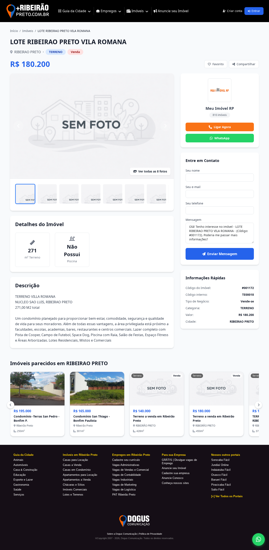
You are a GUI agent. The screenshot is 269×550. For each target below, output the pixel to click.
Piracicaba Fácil (221, 484)
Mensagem (193, 220)
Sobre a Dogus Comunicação (122, 534)
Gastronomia (21, 484)
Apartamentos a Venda (77, 479)
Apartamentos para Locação (80, 474)
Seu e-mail (193, 187)
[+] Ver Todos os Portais (227, 496)
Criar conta (234, 11)
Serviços (18, 494)
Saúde (17, 489)
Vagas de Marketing (124, 484)
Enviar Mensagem (222, 254)
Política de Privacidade (150, 534)
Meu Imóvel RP (220, 108)
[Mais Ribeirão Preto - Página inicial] (28, 11)
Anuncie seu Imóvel (174, 468)
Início (14, 31)
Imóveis (27, 31)
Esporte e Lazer (23, 479)
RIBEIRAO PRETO (27, 52)
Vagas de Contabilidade (126, 474)
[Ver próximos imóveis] (258, 405)
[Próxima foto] (165, 126)
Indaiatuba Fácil (221, 469)
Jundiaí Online (220, 465)
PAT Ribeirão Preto (123, 494)
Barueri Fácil (219, 479)
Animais (18, 459)
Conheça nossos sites (175, 483)
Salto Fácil (217, 489)
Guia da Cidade (23, 454)
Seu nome (193, 170)
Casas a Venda (72, 465)
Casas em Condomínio (77, 469)
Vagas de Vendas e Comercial (130, 469)
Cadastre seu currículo (126, 459)
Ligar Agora (222, 127)
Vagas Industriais (122, 479)
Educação (19, 474)
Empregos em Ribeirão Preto (131, 454)
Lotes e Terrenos (73, 494)
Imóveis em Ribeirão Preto (80, 454)
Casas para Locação (75, 459)
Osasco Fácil (219, 474)
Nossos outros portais (225, 454)
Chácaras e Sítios (74, 484)
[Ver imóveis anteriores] (10, 405)
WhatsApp (221, 138)
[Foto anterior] (18, 126)
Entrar (256, 11)
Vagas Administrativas (125, 465)
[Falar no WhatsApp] (258, 539)
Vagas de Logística (124, 489)
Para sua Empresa (174, 454)
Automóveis (20, 465)
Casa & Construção (25, 469)
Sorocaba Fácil (220, 459)
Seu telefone (194, 203)
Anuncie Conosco (172, 478)
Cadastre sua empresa (175, 473)
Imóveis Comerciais (75, 489)
